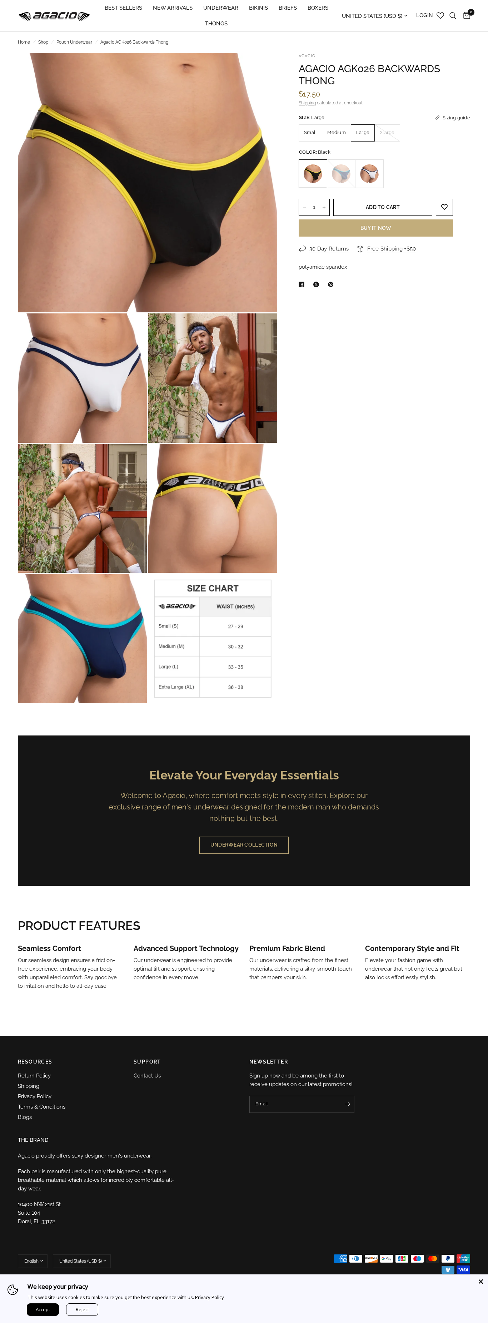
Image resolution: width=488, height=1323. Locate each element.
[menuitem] (123, 8)
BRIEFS (288, 8)
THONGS (216, 23)
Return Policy (34, 1075)
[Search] (453, 15)
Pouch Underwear (74, 42)
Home (24, 42)
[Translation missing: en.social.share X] (317, 284)
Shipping (307, 102)
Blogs (25, 1117)
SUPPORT (147, 1061)
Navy (341, 173)
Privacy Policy (34, 1096)
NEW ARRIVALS (173, 8)
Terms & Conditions (41, 1107)
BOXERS (318, 8)
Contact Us (147, 1075)
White (369, 173)
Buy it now (376, 228)
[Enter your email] (347, 1104)
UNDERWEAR (220, 8)
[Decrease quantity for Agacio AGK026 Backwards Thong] (304, 207)
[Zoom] (262, 68)
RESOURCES (35, 1061)
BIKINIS (258, 8)
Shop (43, 42)
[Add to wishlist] (444, 207)
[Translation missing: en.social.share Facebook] (303, 284)
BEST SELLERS (123, 8)
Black (313, 173)
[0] (465, 15)
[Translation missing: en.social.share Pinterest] (332, 284)
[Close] (480, 1281)
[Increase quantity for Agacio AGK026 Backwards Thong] (324, 207)
